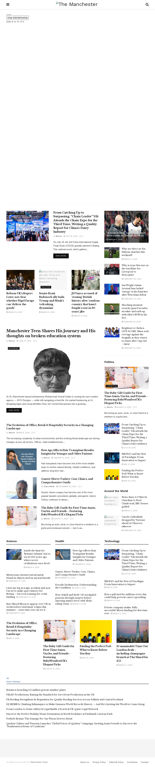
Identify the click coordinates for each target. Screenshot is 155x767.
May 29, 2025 (129, 481)
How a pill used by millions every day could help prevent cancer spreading (125, 596)
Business (14, 348)
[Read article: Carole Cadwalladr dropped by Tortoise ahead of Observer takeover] (111, 520)
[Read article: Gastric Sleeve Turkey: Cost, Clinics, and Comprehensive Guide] (21, 488)
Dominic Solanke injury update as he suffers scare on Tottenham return (126, 234)
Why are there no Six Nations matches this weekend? (133, 252)
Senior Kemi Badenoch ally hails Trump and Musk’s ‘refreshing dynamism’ (51, 300)
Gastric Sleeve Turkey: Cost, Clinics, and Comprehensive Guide (75, 573)
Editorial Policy (116, 762)
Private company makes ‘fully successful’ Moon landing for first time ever (125, 610)
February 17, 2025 (16, 613)
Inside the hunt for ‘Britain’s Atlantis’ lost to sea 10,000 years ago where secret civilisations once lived (37, 557)
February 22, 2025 (132, 299)
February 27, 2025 (17, 581)
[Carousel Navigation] (77, 14)
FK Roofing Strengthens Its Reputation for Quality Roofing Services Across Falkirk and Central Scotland (64, 699)
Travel (122, 640)
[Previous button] (7, 14)
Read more (62, 256)
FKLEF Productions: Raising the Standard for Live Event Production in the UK (50, 694)
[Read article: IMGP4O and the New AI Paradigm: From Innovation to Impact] (111, 457)
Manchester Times (39, 762)
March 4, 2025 (80, 316)
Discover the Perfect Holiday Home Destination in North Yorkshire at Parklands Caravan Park (59, 714)
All (7, 678)
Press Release (16, 214)
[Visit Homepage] (77, 5)
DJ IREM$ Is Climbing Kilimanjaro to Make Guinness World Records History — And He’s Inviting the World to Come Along (75, 704)
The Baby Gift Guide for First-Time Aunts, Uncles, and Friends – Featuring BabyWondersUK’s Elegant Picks (68, 511)
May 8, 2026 (24, 433)
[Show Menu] (7, 4)
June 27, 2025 (24, 341)
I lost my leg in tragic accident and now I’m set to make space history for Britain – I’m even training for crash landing (28, 592)
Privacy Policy (99, 762)
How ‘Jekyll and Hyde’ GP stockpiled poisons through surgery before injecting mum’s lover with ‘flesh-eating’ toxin (75, 599)
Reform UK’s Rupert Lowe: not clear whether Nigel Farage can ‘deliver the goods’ (20, 300)
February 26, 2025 (132, 279)
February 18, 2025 (132, 322)
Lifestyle (112, 386)
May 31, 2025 (129, 464)
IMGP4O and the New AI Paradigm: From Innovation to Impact (134, 457)
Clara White (49, 486)
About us (84, 762)
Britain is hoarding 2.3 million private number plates (36, 690)
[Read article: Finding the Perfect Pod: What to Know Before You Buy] (111, 474)
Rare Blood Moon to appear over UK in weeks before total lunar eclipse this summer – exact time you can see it (28, 607)
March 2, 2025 (130, 259)
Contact (145, 762)
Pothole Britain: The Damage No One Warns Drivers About (39, 718)
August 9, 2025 (60, 519)
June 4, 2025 (80, 588)
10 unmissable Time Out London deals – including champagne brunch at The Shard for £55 (132, 653)
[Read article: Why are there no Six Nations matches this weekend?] (111, 252)
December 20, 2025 (67, 486)
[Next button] (10, 14)
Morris (59, 236)
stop (18, 17)
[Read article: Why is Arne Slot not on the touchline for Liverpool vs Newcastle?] (111, 269)
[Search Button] (147, 4)
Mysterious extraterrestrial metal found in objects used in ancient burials (28, 576)
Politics (13, 287)
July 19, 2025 (71, 236)
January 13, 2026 (61, 458)
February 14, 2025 (132, 348)
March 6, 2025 (15, 312)
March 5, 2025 (48, 312)
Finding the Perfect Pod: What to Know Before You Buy (132, 473)
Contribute (132, 762)
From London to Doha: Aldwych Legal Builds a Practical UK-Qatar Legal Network (52, 709)
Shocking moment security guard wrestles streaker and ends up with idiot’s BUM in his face (135, 311)
